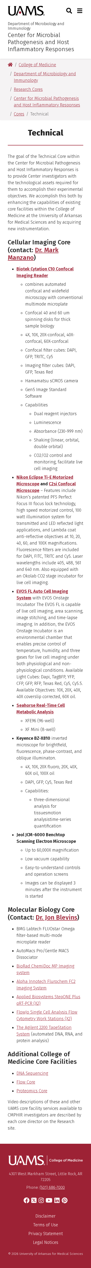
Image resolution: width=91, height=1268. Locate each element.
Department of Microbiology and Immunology (36, 26)
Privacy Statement (45, 1233)
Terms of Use (45, 1225)
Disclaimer (45, 1216)
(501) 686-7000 (52, 1187)
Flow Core (26, 1082)
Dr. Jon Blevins (56, 917)
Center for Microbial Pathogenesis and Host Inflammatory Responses (41, 42)
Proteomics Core (32, 1091)
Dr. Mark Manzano (33, 253)
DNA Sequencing (32, 1073)
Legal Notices (45, 1242)
